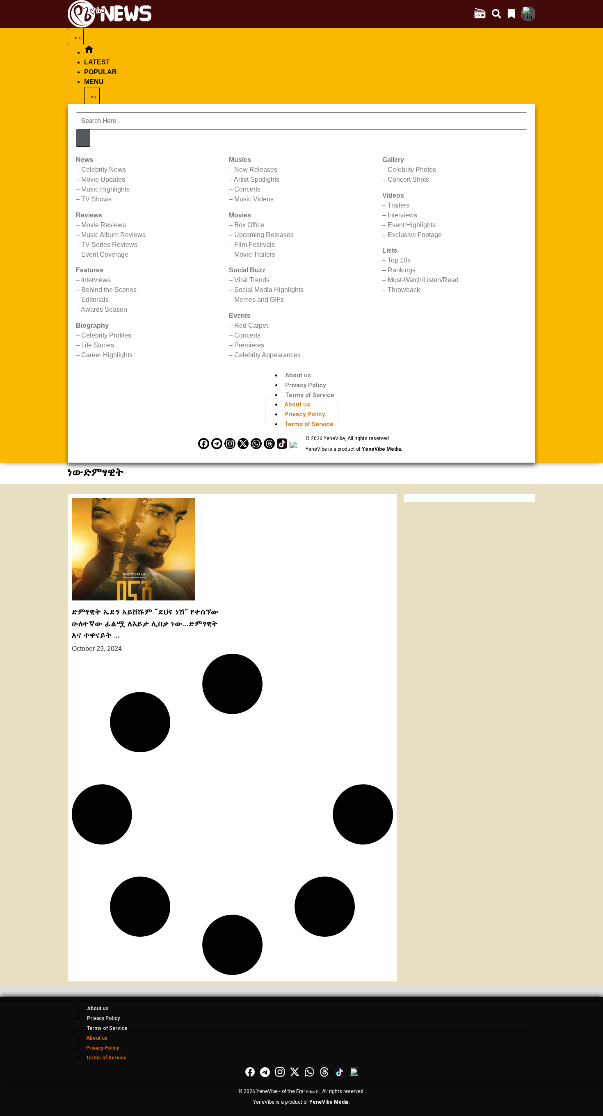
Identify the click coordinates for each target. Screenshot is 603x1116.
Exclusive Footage (415, 234)
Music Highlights (105, 189)
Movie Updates (103, 179)
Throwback (404, 289)
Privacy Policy (305, 385)
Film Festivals (254, 244)
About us (298, 375)
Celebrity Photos (412, 169)
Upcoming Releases (264, 234)
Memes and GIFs (259, 299)
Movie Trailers (254, 254)
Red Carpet (251, 325)
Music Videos (254, 199)
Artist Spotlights (256, 179)
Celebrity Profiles (106, 335)
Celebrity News (103, 169)
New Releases (255, 169)
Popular (100, 71)
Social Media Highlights (269, 289)
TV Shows (96, 199)
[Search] (83, 138)
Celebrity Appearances (267, 354)
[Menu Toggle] (76, 36)
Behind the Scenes (109, 289)
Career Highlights (106, 354)
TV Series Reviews (109, 244)
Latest (97, 62)
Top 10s (399, 260)
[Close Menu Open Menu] (92, 95)
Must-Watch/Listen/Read (423, 279)
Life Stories (97, 345)
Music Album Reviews (113, 234)
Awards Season (104, 309)
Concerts (247, 189)
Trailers (398, 205)
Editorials (95, 299)
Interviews (96, 279)
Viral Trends (252, 279)
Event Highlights (412, 224)
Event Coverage (104, 254)
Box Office (249, 224)
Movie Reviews (103, 224)
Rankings (402, 270)
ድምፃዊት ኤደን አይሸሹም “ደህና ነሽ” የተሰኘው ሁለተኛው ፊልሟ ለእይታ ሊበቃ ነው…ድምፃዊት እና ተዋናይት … (145, 623)
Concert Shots (408, 179)
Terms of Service (309, 395)
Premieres (249, 345)
